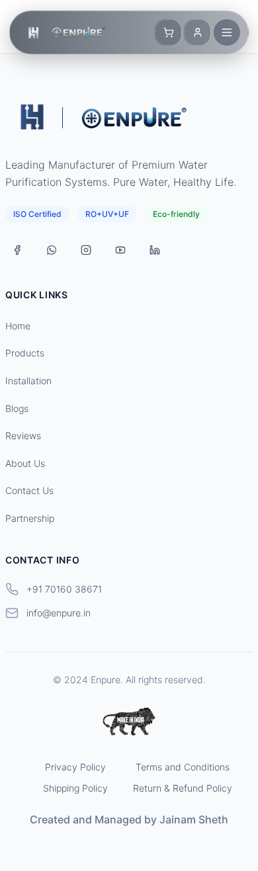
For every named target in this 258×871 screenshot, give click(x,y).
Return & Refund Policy (182, 788)
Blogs (16, 408)
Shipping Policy (75, 788)
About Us (25, 463)
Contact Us (29, 490)
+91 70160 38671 (64, 589)
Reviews (23, 435)
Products (24, 352)
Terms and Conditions (183, 766)
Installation (28, 380)
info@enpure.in (58, 612)
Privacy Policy (75, 766)
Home (17, 325)
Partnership (29, 518)
